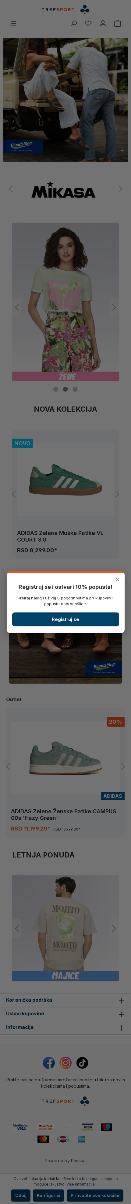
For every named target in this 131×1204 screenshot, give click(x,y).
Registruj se (65, 619)
